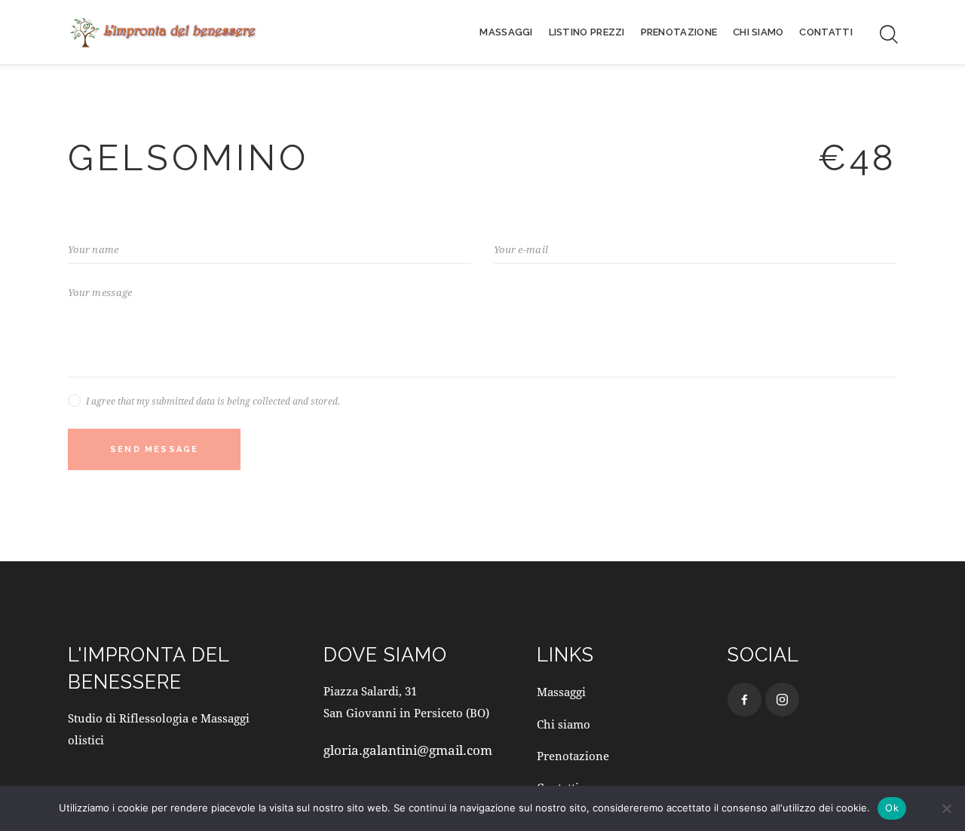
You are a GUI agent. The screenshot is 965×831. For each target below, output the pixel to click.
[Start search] (887, 34)
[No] (946, 808)
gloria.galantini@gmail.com (407, 750)
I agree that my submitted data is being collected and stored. (213, 401)
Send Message (154, 449)
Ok (892, 808)
